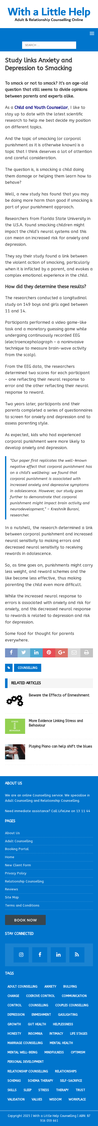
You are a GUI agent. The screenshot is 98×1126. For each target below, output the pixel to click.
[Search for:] (49, 45)
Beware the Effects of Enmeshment (59, 695)
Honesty (14, 1033)
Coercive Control (40, 996)
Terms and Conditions (22, 905)
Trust (80, 1090)
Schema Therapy (40, 1080)
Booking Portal (17, 849)
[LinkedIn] (58, 954)
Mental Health (61, 1043)
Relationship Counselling (24, 881)
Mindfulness (54, 1052)
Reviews (11, 889)
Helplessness (63, 1024)
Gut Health (37, 1024)
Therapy (62, 1090)
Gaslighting (68, 1014)
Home (9, 857)
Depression (16, 1014)
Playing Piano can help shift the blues (60, 746)
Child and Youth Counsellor (41, 107)
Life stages (78, 1033)
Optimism (78, 1052)
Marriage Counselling (25, 1043)
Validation (16, 1099)
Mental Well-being (22, 1052)
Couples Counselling (71, 1005)
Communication (74, 996)
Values (37, 1099)
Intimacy (56, 1033)
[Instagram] (21, 954)
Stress (43, 1090)
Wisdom (55, 1099)
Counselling (27, 668)
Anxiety (50, 986)
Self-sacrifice (71, 1080)
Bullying (70, 986)
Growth (14, 1024)
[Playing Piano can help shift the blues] (15, 751)
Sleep (27, 1090)
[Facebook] (39, 954)
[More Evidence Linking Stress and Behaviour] (15, 726)
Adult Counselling (19, 841)
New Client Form (18, 865)
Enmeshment (41, 1014)
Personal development (26, 1061)
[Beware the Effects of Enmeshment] (15, 700)
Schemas (14, 1080)
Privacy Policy (15, 873)
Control (15, 1005)
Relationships (66, 1071)
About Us (12, 833)
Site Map (12, 897)
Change (13, 996)
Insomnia (35, 1033)
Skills (12, 1090)
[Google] (76, 954)
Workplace (77, 1099)
